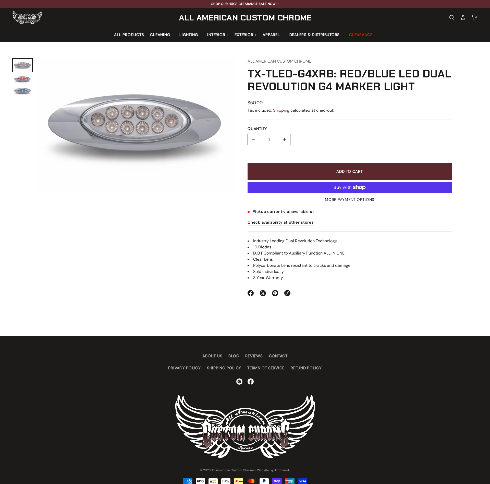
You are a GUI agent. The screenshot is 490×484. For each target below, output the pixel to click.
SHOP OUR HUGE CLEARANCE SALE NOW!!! (244, 4)
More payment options (349, 199)
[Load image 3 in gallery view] (22, 91)
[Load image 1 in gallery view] (22, 65)
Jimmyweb (282, 470)
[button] (452, 17)
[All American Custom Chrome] (27, 17)
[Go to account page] (463, 17)
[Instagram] (239, 381)
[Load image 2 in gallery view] (22, 79)
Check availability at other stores (281, 222)
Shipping (281, 110)
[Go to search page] (452, 17)
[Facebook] (250, 381)
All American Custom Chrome (245, 17)
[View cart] (474, 17)
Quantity (257, 128)
